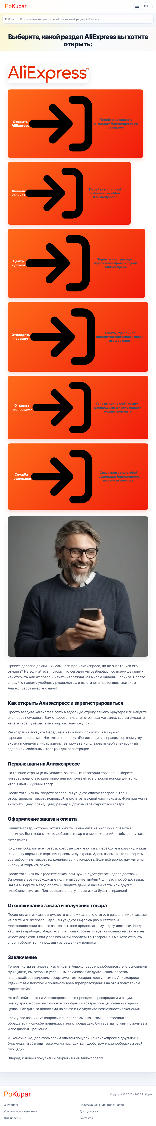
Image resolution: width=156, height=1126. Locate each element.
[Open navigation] (137, 6)
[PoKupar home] (16, 6)
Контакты (86, 1118)
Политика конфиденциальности (102, 1104)
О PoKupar (11, 1104)
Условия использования (20, 1111)
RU (146, 6)
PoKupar (10, 19)
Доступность (89, 1111)
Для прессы (12, 1118)
